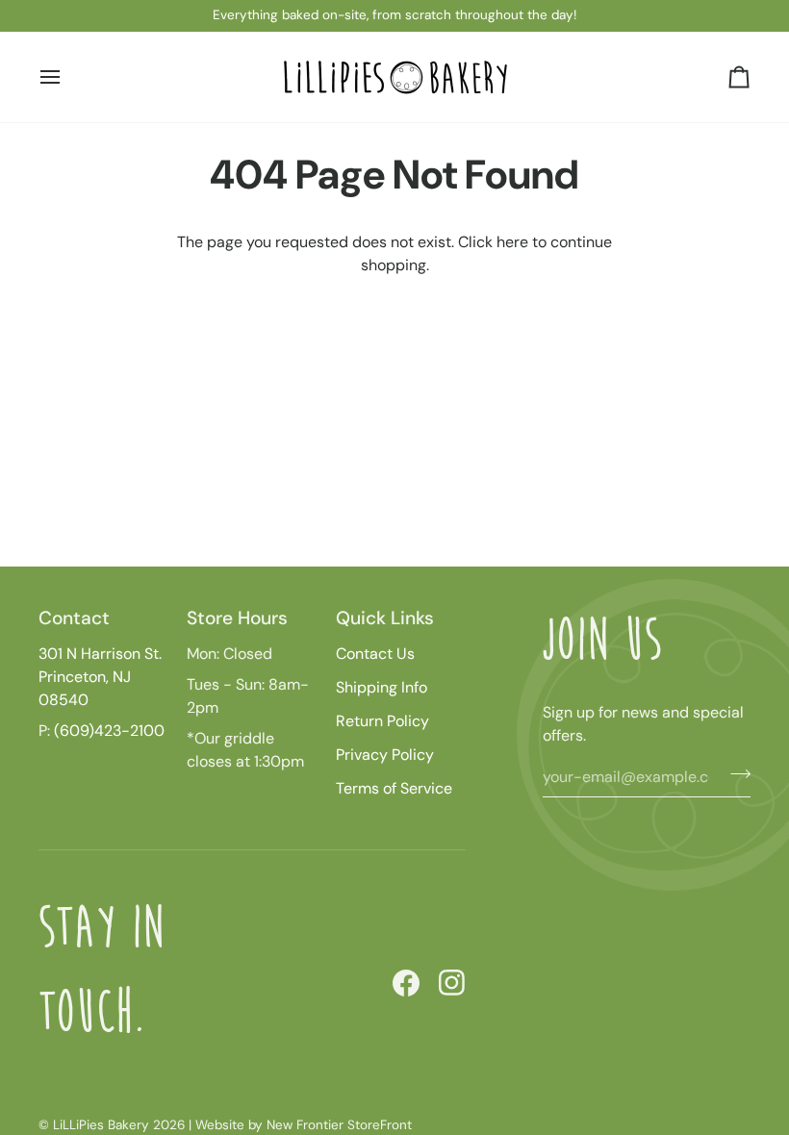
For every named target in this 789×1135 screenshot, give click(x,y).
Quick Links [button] (385, 618)
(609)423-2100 (109, 730)
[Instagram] (452, 983)
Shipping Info (381, 687)
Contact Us (375, 653)
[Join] (735, 774)
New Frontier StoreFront (339, 1125)
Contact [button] (74, 618)
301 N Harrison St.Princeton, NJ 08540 (100, 676)
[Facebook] (406, 983)
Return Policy (382, 721)
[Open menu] (67, 77)
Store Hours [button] (237, 618)
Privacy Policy (385, 754)
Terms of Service (394, 788)
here (512, 242)
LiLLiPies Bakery (101, 1125)
